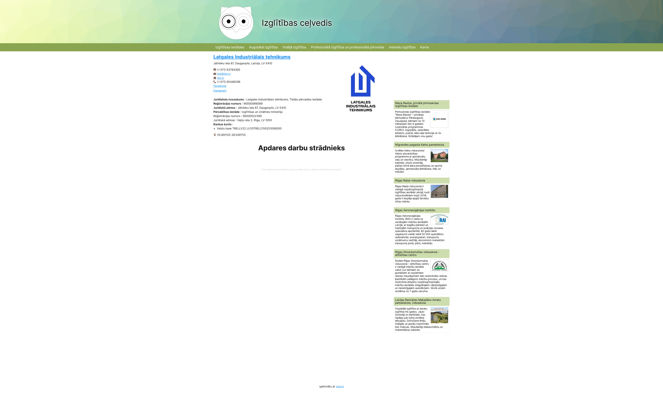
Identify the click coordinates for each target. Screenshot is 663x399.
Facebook (219, 86)
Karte (424, 47)
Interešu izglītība (402, 47)
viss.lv (340, 386)
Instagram (219, 90)
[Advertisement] (422, 75)
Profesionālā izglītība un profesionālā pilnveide (347, 47)
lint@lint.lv (224, 74)
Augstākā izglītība (263, 47)
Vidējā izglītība (294, 47)
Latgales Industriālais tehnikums (252, 57)
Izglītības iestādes (229, 47)
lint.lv (220, 78)
